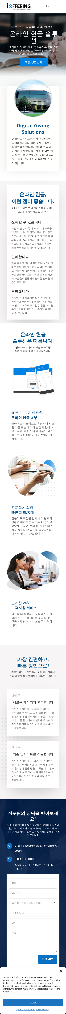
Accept (33, 1002)
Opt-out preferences (25, 1009)
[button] (61, 971)
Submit (47, 959)
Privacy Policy (42, 1009)
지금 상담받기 (33, 62)
